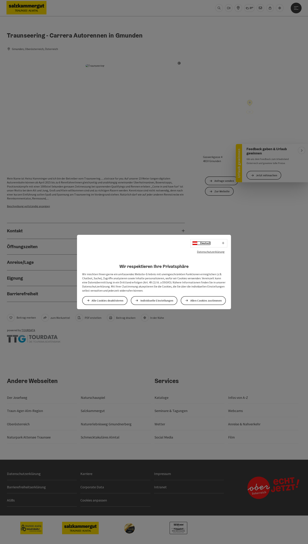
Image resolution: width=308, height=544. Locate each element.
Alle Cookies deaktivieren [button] (108, 300)
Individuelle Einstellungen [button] (156, 300)
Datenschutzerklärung (211, 251)
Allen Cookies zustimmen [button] (206, 300)
